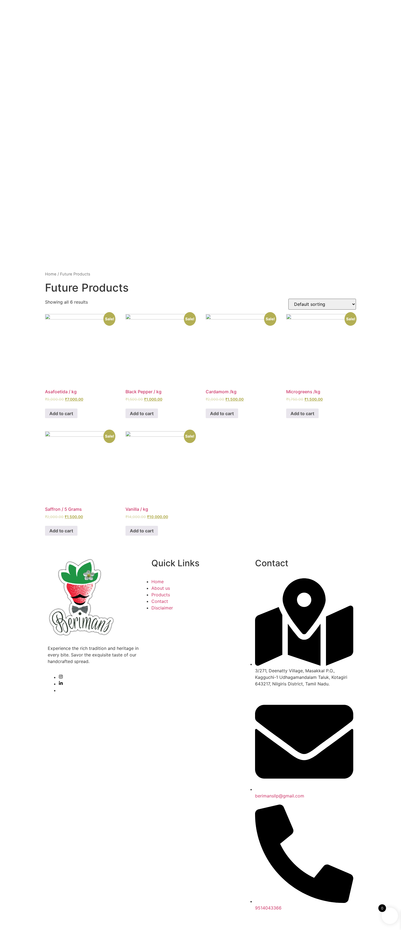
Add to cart (61, 413)
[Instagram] (61, 677)
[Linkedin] (61, 684)
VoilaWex (161, 920)
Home (50, 274)
